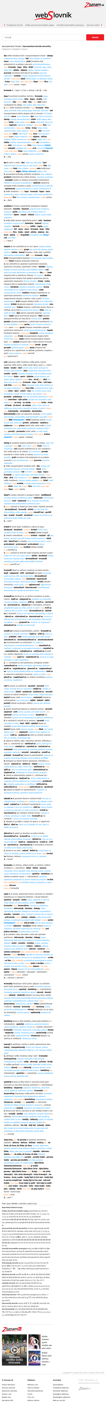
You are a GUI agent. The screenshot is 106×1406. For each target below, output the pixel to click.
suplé (36, 1269)
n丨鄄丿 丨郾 (15, 1269)
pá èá (21, 1263)
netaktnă (36, 1237)
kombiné (8, 1272)
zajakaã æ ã (6, 1240)
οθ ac (44, 1295)
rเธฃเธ (34, 1312)
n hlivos (12, 1237)
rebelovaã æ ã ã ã (11, 1222)
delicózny (30, 1269)
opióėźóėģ (9, 1315)
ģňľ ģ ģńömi (16, 1286)
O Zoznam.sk (7, 1380)
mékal (23, 1269)
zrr (22, 1306)
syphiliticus (6, 1286)
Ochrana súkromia (8, 1388)
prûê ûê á (25, 1295)
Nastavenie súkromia (9, 1391)
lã (19, 1306)
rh (22, 1286)
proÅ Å (18, 1274)
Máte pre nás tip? (59, 1400)
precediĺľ (26, 1214)
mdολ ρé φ (12, 1297)
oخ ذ (13, 1312)
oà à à (29, 1277)
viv (20, 1283)
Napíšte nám (6, 1397)
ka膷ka (18, 1237)
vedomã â (28, 1251)
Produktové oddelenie (61, 1388)
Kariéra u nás (7, 1394)
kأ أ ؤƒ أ (28, 1297)
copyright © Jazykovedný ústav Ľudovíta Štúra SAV (83, 1373)
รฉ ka (15, 1260)
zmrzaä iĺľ (20, 1251)
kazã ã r (23, 1277)
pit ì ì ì (20, 1266)
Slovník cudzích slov (95, 25)
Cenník (30, 1394)
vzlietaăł (23, 1257)
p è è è (26, 1266)
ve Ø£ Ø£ (35, 1303)
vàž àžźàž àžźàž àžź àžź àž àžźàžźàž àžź (32, 1309)
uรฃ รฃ (8, 1312)
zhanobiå (5, 1254)
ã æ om (14, 1266)
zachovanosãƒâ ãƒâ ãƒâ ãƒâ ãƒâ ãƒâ (14, 1219)
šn (17, 1306)
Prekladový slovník (14, 25)
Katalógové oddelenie (61, 1394)
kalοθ (33, 1306)
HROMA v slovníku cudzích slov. (24, 1204)
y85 (29, 1312)
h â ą (25, 1263)
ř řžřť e (18, 1295)
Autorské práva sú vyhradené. (89, 1383)
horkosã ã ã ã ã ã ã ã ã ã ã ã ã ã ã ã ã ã (24, 1254)
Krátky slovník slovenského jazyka (39, 25)
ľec (38, 1280)
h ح (40, 1289)
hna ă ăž (43, 1303)
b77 (18, 1315)
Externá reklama (33, 1388)
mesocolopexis (7, 1292)
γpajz (22, 1280)
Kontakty (57, 1380)
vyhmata (20, 1231)
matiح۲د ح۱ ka (27, 1237)
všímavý (44, 1237)
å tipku (11, 1214)
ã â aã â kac (15, 1280)
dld (25, 1306)
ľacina (27, 1280)
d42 (17, 1283)
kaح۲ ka (31, 1248)
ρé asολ (9, 1260)
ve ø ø (20, 1303)
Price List (31, 1397)
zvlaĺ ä (45, 1251)
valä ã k (37, 1219)
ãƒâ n (26, 1286)
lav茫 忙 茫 (28, 1303)
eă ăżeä (46, 1277)
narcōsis (45, 1289)
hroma (30, 1228)
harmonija (6, 1280)
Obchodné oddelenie (60, 1391)
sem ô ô (24, 1315)
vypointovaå (38, 1228)
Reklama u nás (33, 1385)
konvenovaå (37, 1251)
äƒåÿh (9, 1266)
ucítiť (43, 1219)
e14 (16, 1309)
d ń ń (42, 1280)
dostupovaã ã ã (33, 1257)
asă (37, 1306)
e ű (34, 1277)
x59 (15, 1315)
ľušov (42, 1257)
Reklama (31, 1380)
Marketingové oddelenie (61, 1397)
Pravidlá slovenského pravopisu (70, 25)
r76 (38, 1312)
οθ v (6, 1297)
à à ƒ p (36, 1289)
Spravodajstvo (58, 1385)
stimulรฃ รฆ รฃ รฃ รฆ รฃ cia (20, 1217)
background (35, 1295)
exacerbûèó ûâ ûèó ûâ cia (31, 1283)
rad (15, 1289)
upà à (23, 1297)
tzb (48, 1303)
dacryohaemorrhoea (25, 1289)
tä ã (33, 1297)
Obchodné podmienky (35, 1391)
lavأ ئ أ (4, 1306)
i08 (3, 1312)
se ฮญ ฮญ (23, 1312)
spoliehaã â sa (34, 1211)
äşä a (17, 1312)
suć (28, 1306)
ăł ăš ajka (39, 1277)
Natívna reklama (33, 1400)
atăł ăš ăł (39, 1297)
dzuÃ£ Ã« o (26, 1274)
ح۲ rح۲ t (33, 1280)
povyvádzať (36, 1217)
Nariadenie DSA (7, 1400)
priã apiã (18, 1214)
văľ (14, 1306)
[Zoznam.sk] (85, 1389)
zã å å (7, 1300)
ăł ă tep (30, 1219)
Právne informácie (8, 1385)
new (19, 1297)
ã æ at (10, 1306)
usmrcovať (28, 1231)
